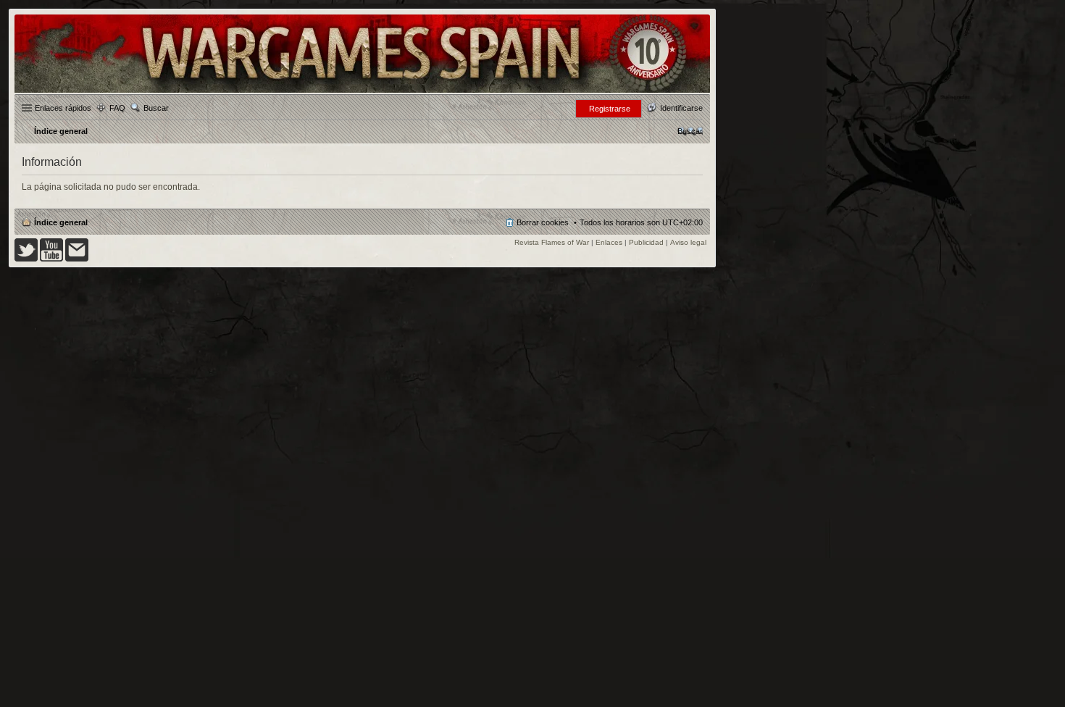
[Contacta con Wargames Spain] (76, 259)
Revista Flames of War (551, 242)
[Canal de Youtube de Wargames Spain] (51, 259)
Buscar (156, 108)
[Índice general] (362, 92)
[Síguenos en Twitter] (26, 259)
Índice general (61, 222)
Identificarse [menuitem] (681, 108)
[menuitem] (690, 131)
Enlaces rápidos (63, 108)
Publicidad (646, 242)
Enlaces (609, 242)
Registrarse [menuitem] (609, 108)
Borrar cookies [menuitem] (543, 222)
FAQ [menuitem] (117, 108)
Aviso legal (688, 242)
